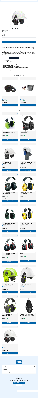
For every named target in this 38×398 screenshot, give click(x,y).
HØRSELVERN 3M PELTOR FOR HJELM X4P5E (25, 285)
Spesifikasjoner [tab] (24, 58)
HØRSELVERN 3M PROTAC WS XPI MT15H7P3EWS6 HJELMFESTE (8, 285)
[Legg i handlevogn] (10, 105)
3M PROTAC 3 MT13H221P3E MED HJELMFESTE (7, 346)
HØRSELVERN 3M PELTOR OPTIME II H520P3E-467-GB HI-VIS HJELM (8, 132)
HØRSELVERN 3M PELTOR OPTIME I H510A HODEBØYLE (26, 193)
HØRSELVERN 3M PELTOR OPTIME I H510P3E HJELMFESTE (26, 224)
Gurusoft (19, 396)
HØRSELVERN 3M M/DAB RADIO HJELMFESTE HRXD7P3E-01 (8, 163)
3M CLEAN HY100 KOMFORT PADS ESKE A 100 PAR (27, 97)
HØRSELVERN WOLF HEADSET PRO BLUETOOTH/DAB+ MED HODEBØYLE (27, 315)
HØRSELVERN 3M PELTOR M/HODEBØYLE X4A (7, 315)
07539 (21, 253)
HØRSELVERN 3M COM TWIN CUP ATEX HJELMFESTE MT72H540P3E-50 (27, 163)
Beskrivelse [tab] (14, 58)
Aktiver (36, 391)
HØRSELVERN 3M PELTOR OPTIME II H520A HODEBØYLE (8, 193)
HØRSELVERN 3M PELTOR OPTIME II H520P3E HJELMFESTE (8, 224)
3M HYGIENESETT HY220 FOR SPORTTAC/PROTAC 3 (7, 97)
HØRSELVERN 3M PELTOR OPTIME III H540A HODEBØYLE (8, 254)
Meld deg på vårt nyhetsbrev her (19, 382)
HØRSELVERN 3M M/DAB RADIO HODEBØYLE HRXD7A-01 (26, 132)
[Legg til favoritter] (17, 79)
